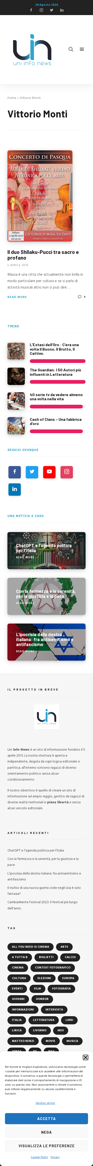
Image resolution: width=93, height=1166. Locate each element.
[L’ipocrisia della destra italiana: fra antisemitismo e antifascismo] (46, 642)
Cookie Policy (39, 1157)
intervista (54, 1009)
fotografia (61, 988)
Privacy (55, 1157)
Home (11, 98)
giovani (18, 999)
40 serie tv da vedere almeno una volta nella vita (56, 396)
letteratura (43, 1020)
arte (64, 946)
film (37, 988)
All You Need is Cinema (30, 946)
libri (69, 1020)
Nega (46, 1132)
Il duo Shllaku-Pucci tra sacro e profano (43, 255)
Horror (42, 999)
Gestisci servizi (45, 1103)
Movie (50, 1041)
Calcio (70, 957)
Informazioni (23, 1009)
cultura (19, 978)
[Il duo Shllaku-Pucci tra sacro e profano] (39, 196)
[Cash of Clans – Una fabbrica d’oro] (16, 425)
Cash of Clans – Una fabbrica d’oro (56, 421)
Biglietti (46, 957)
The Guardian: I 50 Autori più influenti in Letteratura (55, 372)
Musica (72, 1041)
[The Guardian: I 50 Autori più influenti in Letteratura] (16, 376)
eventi (17, 988)
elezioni (44, 978)
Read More (17, 297)
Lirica (17, 1030)
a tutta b (20, 957)
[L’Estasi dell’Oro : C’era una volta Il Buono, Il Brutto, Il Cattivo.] (16, 351)
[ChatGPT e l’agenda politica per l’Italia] (46, 550)
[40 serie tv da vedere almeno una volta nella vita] (16, 401)
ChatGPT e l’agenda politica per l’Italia (35, 850)
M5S (61, 1030)
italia (17, 1020)
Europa (68, 978)
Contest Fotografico (52, 967)
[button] (85, 1057)
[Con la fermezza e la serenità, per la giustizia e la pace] (46, 596)
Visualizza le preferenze (47, 1146)
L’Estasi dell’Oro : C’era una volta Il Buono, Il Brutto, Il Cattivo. (54, 349)
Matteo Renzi (23, 1041)
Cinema (18, 967)
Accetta (46, 1118)
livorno (39, 1030)
